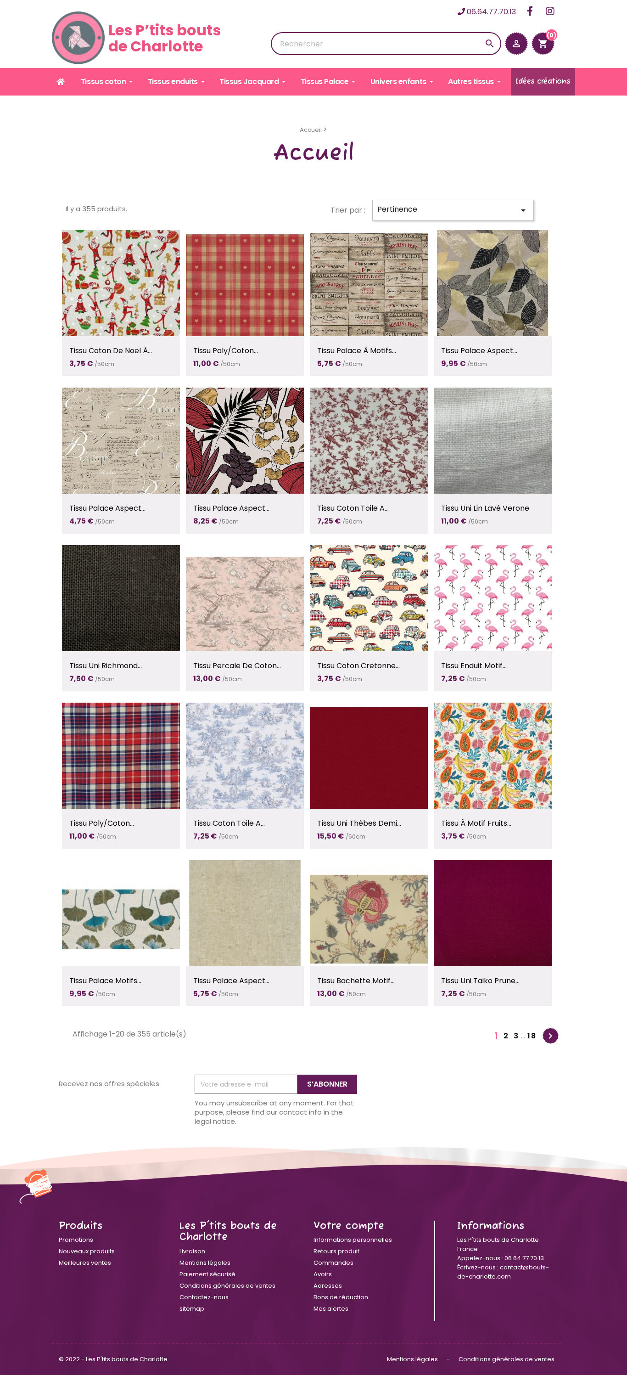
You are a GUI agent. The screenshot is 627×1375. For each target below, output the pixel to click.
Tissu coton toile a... (353, 508)
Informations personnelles (353, 1239)
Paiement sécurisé (207, 1274)
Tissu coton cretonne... (358, 665)
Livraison (192, 1251)
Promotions (76, 1239)
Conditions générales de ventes (227, 1285)
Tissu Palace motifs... (105, 980)
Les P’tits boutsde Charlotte (164, 38)
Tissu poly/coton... (225, 350)
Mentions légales (204, 1262)
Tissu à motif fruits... (476, 823)
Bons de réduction (341, 1297)
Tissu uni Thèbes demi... (359, 823)
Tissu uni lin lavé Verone (485, 508)
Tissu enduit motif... (474, 665)
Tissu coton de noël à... (110, 350)
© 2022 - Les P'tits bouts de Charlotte (113, 1359)
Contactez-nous (204, 1297)
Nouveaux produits (87, 1251)
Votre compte (349, 1226)
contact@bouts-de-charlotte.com (503, 1272)
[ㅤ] (61, 82)
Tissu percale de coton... (237, 665)
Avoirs (323, 1274)
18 (532, 1036)
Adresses (328, 1285)
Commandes (333, 1262)
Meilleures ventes (85, 1262)
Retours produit (336, 1251)
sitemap (191, 1308)
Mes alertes (331, 1308)
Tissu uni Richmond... (105, 665)
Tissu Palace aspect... (479, 350)
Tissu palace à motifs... (356, 350)
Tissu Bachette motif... (356, 980)
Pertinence (453, 210)
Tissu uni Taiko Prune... (480, 980)
